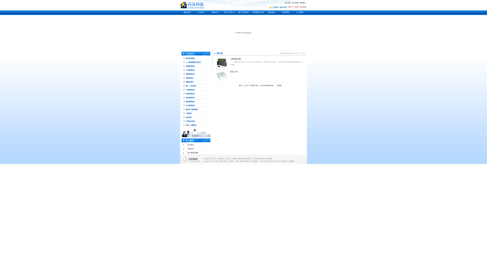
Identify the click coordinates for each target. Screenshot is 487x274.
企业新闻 (220, 159)
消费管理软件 (190, 74)
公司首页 (206, 159)
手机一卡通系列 (191, 125)
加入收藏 (295, 3)
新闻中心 (215, 12)
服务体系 (271, 12)
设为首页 (288, 3)
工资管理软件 (190, 70)
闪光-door (234, 72)
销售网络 (285, 12)
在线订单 (191, 149)
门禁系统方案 (235, 59)
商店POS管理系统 (192, 109)
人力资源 (255, 159)
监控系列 (189, 117)
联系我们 (303, 3)
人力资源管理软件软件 (193, 62)
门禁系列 (189, 113)
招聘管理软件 (190, 94)
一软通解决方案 (257, 12)
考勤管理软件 (190, 66)
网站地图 (269, 159)
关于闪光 (213, 159)
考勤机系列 (189, 78)
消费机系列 (189, 82)
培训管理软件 (190, 98)
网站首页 (187, 12)
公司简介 (201, 12)
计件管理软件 (190, 105)
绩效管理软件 (190, 101)
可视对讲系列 (190, 121)
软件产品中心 (229, 12)
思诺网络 (292, 161)
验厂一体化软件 (191, 86)
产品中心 (303, 53)
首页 (296, 53)
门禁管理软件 (190, 90)
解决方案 (241, 159)
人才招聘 (299, 12)
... (233, 75)
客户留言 (191, 145)
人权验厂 (234, 159)
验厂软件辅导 (243, 12)
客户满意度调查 (193, 153)
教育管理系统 (190, 58)
